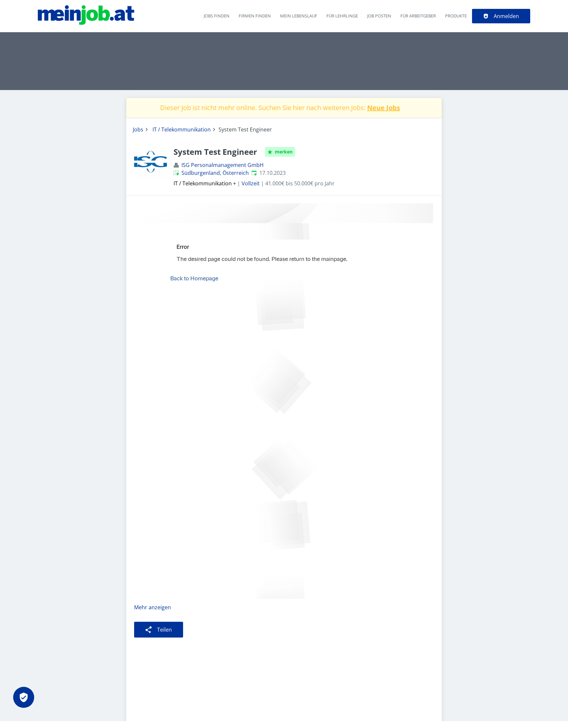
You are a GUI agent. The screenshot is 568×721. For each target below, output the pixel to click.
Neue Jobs (383, 107)
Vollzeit (251, 183)
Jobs (138, 129)
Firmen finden (255, 16)
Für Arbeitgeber (418, 16)
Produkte (456, 16)
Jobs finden (216, 16)
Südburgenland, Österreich (215, 172)
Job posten (379, 16)
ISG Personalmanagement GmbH (222, 165)
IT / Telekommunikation (182, 129)
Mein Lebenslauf (298, 16)
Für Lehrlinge (342, 16)
